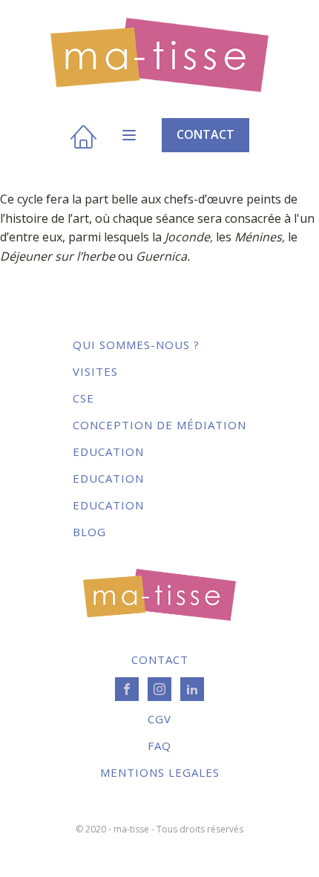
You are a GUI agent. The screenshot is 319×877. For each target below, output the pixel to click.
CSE (83, 398)
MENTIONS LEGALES (160, 772)
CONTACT (205, 134)
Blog (89, 531)
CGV (159, 718)
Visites (95, 371)
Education (108, 451)
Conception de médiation (159, 424)
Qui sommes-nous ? (136, 344)
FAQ (159, 745)
